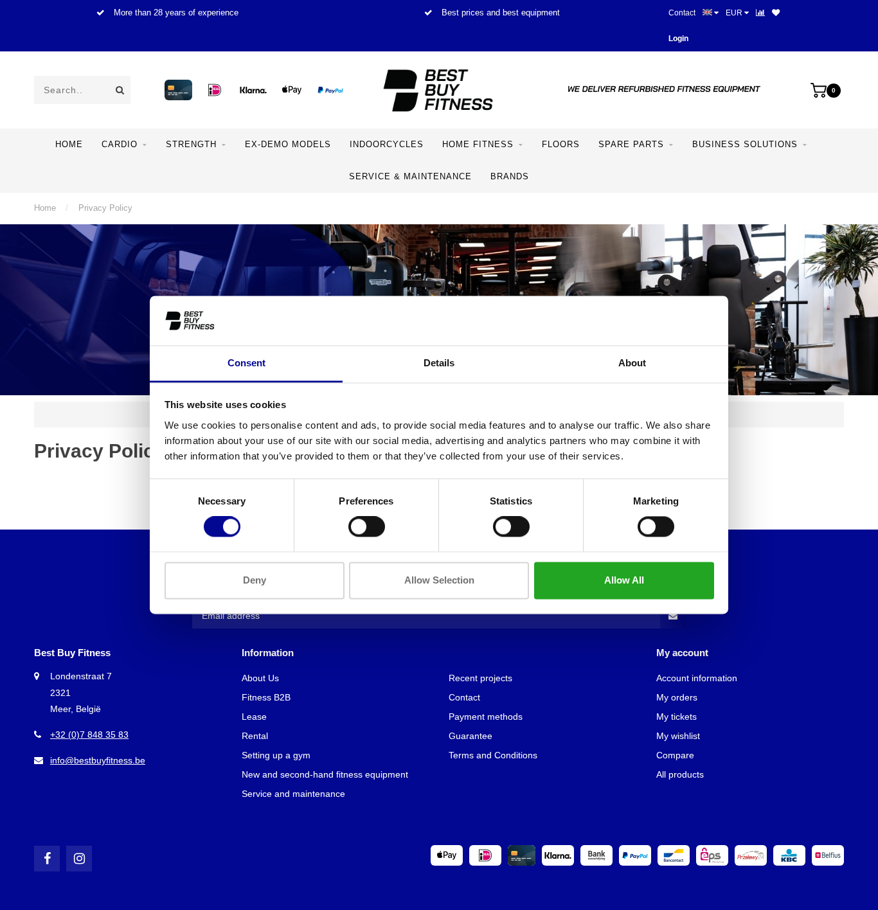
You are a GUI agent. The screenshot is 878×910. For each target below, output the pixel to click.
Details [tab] (439, 362)
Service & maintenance (410, 176)
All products (680, 774)
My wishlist (678, 736)
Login (678, 38)
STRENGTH (191, 144)
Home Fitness (478, 144)
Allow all (624, 580)
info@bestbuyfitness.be (97, 760)
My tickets (676, 716)
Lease (254, 716)
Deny (254, 580)
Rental (255, 736)
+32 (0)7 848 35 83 (89, 734)
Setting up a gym (276, 755)
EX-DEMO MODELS (288, 144)
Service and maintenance (293, 794)
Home (69, 144)
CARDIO (120, 144)
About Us (260, 678)
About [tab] (632, 362)
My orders (676, 697)
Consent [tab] (246, 362)
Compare (675, 755)
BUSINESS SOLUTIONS (745, 144)
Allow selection (439, 580)
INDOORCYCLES (387, 144)
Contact (681, 12)
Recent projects (480, 678)
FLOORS (561, 144)
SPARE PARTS (631, 144)
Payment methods (486, 716)
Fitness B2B (266, 697)
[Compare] (760, 12)
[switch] (366, 527)
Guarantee (470, 736)
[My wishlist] (776, 12)
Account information (696, 678)
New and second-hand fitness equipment (325, 774)
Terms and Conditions (493, 755)
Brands (509, 176)
